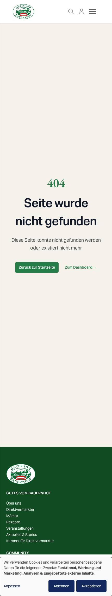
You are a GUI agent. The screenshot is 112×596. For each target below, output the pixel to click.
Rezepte (13, 522)
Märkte (12, 515)
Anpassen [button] (12, 586)
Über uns (13, 503)
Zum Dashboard (81, 267)
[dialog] (56, 576)
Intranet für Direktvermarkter (30, 541)
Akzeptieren (91, 586)
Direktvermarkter (20, 509)
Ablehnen (61, 586)
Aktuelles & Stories (21, 534)
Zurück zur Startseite (37, 267)
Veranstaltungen (20, 528)
